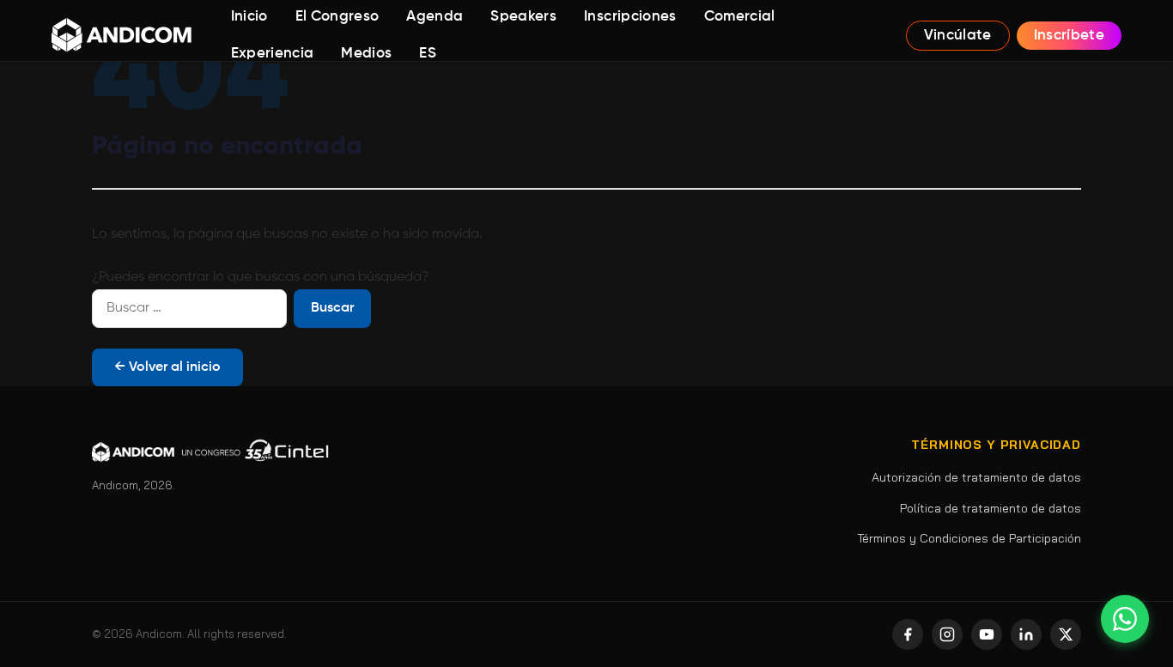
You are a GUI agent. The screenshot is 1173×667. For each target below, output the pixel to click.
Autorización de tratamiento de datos (976, 477)
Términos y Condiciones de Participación (969, 538)
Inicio (249, 16)
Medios (366, 53)
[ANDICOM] (121, 35)
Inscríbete (1069, 35)
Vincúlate (958, 35)
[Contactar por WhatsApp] (1125, 619)
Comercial (739, 16)
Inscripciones (630, 16)
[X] (1065, 634)
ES (427, 53)
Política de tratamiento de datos (990, 508)
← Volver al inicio (167, 367)
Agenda (434, 16)
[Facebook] (907, 634)
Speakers (523, 16)
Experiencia (272, 53)
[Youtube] (986, 634)
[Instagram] (947, 634)
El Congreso (337, 16)
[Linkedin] (1026, 634)
